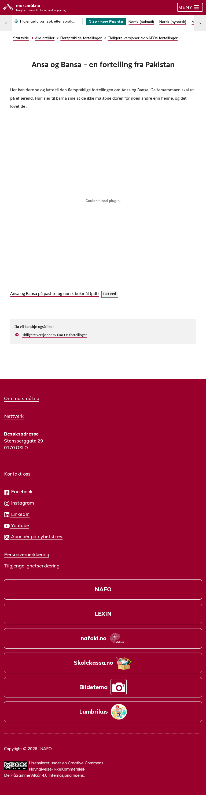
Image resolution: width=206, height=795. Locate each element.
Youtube (19, 525)
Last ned (109, 294)
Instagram (22, 503)
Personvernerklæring (26, 554)
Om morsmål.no (21, 398)
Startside (21, 37)
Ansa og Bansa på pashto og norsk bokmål (49, 294)
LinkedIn (20, 514)
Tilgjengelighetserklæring (32, 566)
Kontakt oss (17, 474)
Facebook (21, 491)
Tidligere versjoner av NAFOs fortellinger (54, 335)
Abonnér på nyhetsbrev (36, 536)
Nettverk (14, 416)
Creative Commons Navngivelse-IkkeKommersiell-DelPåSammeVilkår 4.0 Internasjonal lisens (54, 769)
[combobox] (64, 21)
